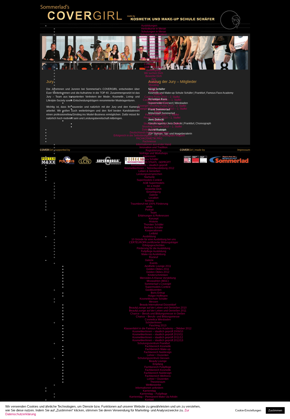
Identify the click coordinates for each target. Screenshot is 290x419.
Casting (153, 82)
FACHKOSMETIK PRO (149, 138)
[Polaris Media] (67, 164)
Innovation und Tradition (153, 147)
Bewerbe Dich (153, 76)
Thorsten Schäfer (153, 224)
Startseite (149, 177)
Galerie (153, 90)
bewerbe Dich (153, 188)
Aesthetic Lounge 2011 (158, 266)
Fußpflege (153, 55)
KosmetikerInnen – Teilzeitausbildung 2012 (149, 168)
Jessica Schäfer (149, 159)
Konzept (153, 218)
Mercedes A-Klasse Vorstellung (158, 278)
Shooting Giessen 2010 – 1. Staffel (162, 126)
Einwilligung (153, 70)
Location (154, 197)
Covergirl (149, 64)
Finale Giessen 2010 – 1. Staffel (162, 117)
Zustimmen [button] (275, 410)
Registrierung (153, 150)
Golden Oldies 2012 (157, 272)
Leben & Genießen (149, 171)
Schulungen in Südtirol (153, 34)
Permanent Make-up (153, 46)
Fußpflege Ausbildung (153, 251)
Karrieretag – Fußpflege (153, 393)
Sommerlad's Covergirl (81, 13)
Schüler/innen (153, 322)
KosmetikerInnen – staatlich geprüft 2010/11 (157, 334)
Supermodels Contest (149, 180)
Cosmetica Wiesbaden (158, 319)
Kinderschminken (158, 275)
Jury (153, 79)
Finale (153, 88)
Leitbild (153, 233)
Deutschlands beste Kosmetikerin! (149, 132)
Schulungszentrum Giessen (153, 358)
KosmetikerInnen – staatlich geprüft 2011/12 (157, 337)
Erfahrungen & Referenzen (153, 215)
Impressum (149, 156)
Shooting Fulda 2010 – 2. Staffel (162, 123)
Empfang (158, 364)
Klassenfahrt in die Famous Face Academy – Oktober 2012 (157, 328)
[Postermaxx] (48, 164)
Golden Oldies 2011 (157, 269)
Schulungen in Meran (153, 31)
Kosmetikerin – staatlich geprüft (149, 165)
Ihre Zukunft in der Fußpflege (157, 58)
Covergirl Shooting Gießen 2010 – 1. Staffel (162, 108)
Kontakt (149, 399)
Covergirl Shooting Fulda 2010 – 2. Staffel (162, 105)
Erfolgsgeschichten (153, 245)
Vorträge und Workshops (153, 153)
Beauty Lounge (158, 361)
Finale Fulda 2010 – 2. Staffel (162, 114)
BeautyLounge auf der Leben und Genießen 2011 (157, 310)
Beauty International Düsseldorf (158, 304)
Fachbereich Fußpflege (157, 367)
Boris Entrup (158, 292)
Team (153, 212)
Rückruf (153, 257)
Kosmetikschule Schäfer (154, 298)
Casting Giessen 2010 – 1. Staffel (162, 99)
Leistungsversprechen (149, 174)
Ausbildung (149, 236)
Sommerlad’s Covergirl (158, 283)
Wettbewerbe (153, 384)
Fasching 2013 (157, 325)
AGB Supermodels (153, 183)
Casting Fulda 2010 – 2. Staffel (162, 96)
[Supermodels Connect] (108, 164)
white (149, 206)
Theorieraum (157, 381)
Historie (153, 221)
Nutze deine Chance (153, 40)
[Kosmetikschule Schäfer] (195, 159)
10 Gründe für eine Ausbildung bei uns (153, 239)
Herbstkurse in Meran (153, 28)
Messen (153, 301)
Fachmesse (149, 141)
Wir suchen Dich (153, 73)
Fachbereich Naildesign (158, 352)
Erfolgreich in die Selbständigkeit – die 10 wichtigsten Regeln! (149, 135)
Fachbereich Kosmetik (158, 346)
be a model (153, 185)
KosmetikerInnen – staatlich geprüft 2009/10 (157, 331)
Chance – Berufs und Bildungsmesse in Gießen (157, 313)
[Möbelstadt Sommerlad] (229, 159)
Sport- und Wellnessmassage (153, 49)
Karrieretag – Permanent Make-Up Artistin (153, 396)
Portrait (149, 209)
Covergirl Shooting (158, 102)
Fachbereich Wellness (158, 375)
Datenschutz (149, 129)
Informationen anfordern (149, 387)
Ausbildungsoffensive (149, 37)
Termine (149, 200)
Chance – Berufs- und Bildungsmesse (158, 316)
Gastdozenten (153, 289)
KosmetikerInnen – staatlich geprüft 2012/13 (157, 340)
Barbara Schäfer (153, 227)
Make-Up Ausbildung (153, 254)
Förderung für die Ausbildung (153, 248)
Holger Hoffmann (158, 295)
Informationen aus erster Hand (153, 144)
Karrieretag (149, 390)
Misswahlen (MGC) (158, 280)
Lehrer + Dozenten (158, 355)
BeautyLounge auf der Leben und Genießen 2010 (158, 307)
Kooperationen (153, 230)
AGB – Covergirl (153, 67)
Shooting (153, 85)
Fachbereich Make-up (157, 349)
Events (154, 263)
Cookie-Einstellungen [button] (248, 410)
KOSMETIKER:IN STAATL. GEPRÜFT (149, 162)
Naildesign (153, 43)
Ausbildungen (149, 25)
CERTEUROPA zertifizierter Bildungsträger (153, 242)
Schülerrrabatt (153, 61)
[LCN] (85, 164)
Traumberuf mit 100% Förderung (149, 203)
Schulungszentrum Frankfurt (153, 343)
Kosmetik (153, 52)
